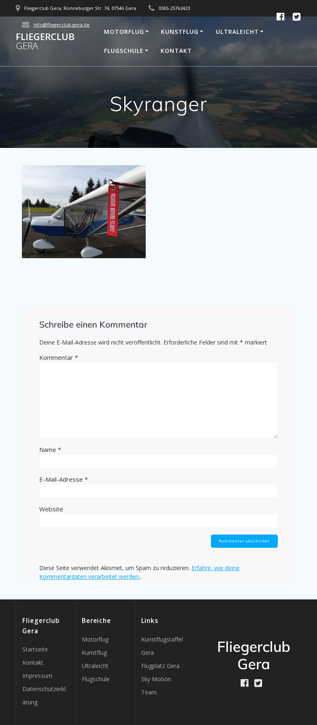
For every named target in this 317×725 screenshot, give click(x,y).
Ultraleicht (237, 32)
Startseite (35, 649)
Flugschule (124, 51)
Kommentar (58, 357)
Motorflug (124, 32)
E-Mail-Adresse (63, 479)
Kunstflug (180, 32)
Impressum (37, 676)
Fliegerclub (45, 41)
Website (51, 509)
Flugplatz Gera (160, 666)
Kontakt (176, 51)
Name (50, 449)
